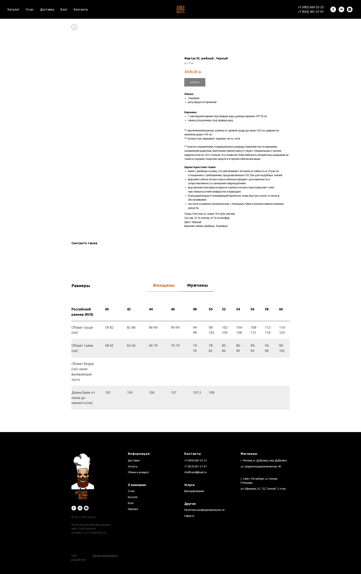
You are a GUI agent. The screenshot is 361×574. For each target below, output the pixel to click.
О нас (30, 9)
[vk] (341, 9)
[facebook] (333, 9)
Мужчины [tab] (197, 285)
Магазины (249, 453)
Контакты (81, 9)
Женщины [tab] (164, 285)
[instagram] (350, 9)
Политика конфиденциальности (204, 509)
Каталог (13, 9)
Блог (64, 9)
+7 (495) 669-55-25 (311, 7)
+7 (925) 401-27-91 (311, 11)
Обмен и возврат (138, 472)
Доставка (47, 9)
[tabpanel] (180, 367)
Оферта (189, 515)
